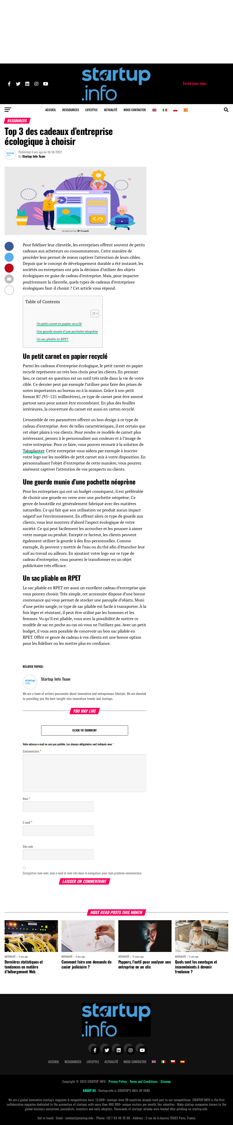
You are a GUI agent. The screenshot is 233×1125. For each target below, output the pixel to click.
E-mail (27, 822)
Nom (26, 798)
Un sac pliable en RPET (52, 339)
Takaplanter (33, 450)
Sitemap (165, 1081)
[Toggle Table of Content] (92, 313)
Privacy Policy (118, 1081)
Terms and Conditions (144, 1081)
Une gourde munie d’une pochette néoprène (67, 331)
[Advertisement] (116, 32)
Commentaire (32, 751)
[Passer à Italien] (165, 110)
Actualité (110, 109)
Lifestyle (91, 109)
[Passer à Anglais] (154, 110)
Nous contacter (135, 109)
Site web (28, 846)
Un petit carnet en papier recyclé (59, 323)
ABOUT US (90, 1090)
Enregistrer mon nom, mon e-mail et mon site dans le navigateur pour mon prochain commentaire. (82, 873)
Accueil (50, 109)
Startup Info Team (33, 156)
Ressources (70, 109)
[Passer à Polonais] (175, 110)
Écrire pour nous (194, 83)
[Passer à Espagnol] (185, 110)
